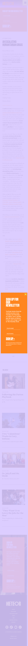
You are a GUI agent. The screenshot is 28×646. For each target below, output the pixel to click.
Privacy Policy (13, 343)
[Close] (26, 294)
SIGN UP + (10, 338)
